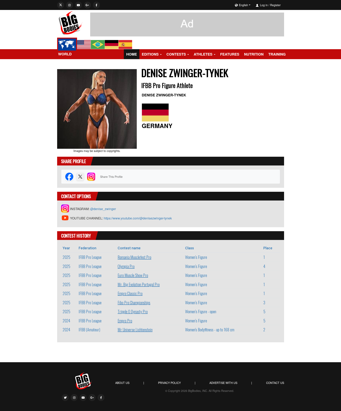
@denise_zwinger (103, 208)
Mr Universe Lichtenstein (135, 330)
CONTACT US (275, 383)
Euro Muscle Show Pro (133, 275)
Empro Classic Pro (130, 293)
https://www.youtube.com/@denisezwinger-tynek (138, 218)
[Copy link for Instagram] (91, 177)
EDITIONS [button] (150, 54)
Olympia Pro (126, 266)
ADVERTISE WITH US (223, 383)
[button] (254, 5)
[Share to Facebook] (69, 177)
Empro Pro (125, 321)
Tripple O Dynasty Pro (133, 311)
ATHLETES (203, 54)
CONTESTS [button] (176, 54)
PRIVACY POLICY (169, 383)
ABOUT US (122, 383)
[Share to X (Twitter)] (80, 177)
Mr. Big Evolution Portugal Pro (139, 284)
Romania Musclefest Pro (134, 257)
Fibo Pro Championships (134, 302)
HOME (131, 54)
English (243, 5)
